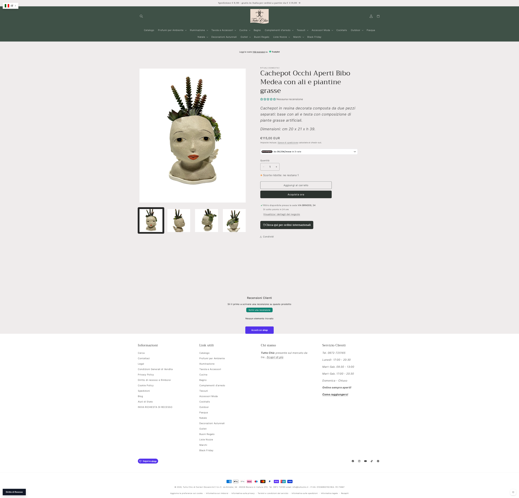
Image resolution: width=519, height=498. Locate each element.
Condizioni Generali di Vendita (155, 369)
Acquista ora (296, 194)
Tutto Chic (188, 487)
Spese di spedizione (288, 142)
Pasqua (203, 412)
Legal (141, 363)
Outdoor (204, 407)
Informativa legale (329, 493)
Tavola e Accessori (210, 369)
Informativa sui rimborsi (217, 493)
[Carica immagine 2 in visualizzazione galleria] (179, 220)
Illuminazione (206, 363)
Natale (203, 417)
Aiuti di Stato (145, 401)
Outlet (203, 428)
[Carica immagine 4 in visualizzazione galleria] (234, 220)
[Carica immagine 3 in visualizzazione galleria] (206, 220)
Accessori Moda (208, 396)
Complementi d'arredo (212, 385)
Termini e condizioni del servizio (273, 493)
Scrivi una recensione (259, 310)
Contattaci (144, 358)
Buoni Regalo (207, 434)
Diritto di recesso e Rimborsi (154, 380)
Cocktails (204, 401)
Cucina (203, 374)
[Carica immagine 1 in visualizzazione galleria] (151, 220)
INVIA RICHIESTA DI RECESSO (155, 407)
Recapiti (345, 493)
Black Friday (206, 450)
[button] (141, 16)
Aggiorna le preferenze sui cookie (186, 493)
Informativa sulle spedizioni (305, 493)
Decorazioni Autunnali (212, 423)
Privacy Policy (146, 374)
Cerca (141, 353)
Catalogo (204, 353)
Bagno (203, 380)
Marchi (203, 444)
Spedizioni (144, 390)
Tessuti (203, 390)
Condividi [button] (268, 236)
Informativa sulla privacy (243, 493)
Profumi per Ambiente (212, 358)
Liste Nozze (206, 439)
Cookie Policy (146, 385)
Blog (140, 396)
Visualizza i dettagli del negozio (281, 214)
